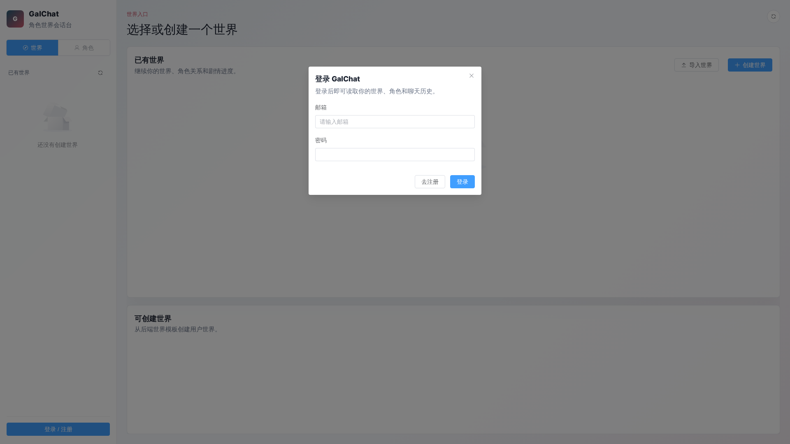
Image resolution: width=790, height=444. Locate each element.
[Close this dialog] (471, 76)
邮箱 (321, 107)
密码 (321, 139)
